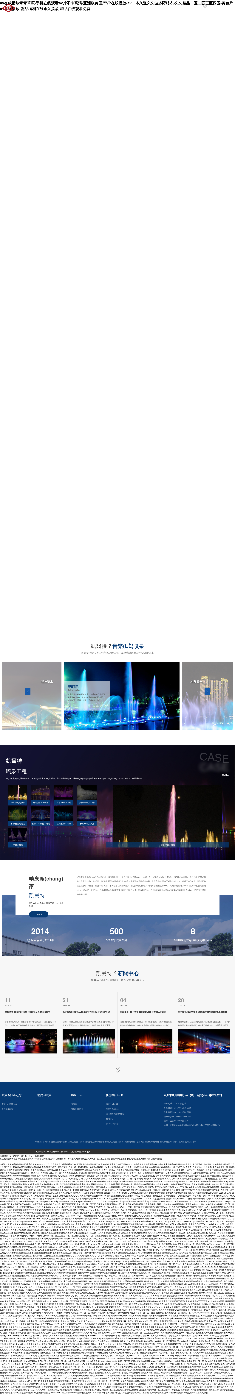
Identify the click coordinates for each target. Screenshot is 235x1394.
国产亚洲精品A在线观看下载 (163, 1386)
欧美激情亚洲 (210, 1386)
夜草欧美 (51, 1269)
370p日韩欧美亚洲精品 (32, 1338)
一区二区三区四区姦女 (75, 1235)
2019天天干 (191, 1215)
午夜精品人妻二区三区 (139, 1227)
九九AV (210, 1321)
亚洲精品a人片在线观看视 (119, 1190)
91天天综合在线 (90, 1284)
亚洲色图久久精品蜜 (204, 1332)
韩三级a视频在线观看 (164, 1187)
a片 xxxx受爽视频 (28, 1355)
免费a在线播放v (205, 1384)
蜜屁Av (151, 1187)
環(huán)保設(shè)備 (156, 11)
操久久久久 (91, 1255)
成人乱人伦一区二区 (98, 1375)
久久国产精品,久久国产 (56, 1341)
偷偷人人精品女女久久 (43, 1178)
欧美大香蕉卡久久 (12, 1346)
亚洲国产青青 (167, 1301)
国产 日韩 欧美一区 (142, 1349)
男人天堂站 (10, 1318)
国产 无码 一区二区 (217, 1355)
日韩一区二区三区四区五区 (64, 1204)
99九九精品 (209, 1207)
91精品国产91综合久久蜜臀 (195, 1392)
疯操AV (76, 1327)
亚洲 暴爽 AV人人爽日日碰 (24, 1215)
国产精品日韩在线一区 (211, 1269)
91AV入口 (23, 1375)
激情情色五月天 (15, 1327)
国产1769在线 (51, 1201)
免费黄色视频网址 (49, 1175)
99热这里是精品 (76, 1278)
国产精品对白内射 (45, 1221)
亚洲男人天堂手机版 (129, 1335)
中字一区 (127, 1304)
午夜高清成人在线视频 (42, 1204)
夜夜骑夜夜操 (91, 1341)
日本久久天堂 (171, 1172)
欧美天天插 (30, 1378)
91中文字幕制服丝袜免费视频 (172, 1235)
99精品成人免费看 (183, 1167)
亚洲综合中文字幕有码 (13, 1361)
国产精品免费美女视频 (131, 1284)
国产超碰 (73, 1298)
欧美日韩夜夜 (46, 1224)
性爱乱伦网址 (8, 1181)
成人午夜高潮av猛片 (223, 1298)
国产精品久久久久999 (123, 1364)
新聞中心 (173, 8)
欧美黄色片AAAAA (98, 1195)
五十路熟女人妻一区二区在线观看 (149, 1321)
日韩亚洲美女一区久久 (211, 1375)
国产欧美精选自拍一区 (168, 1227)
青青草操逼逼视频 (60, 1329)
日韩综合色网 (137, 1324)
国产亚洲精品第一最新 (45, 1215)
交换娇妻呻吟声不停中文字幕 (176, 1344)
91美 (135, 1289)
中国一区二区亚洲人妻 (108, 1178)
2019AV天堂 (160, 1366)
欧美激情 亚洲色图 (54, 1304)
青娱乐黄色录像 (203, 1307)
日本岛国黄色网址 (80, 1207)
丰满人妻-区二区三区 (121, 1361)
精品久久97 (214, 1224)
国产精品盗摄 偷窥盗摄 (210, 1315)
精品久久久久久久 (71, 1195)
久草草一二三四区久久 (90, 1338)
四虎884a (181, 1210)
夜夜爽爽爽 (71, 1221)
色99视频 (105, 1164)
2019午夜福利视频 (128, 1378)
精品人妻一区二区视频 (182, 1198)
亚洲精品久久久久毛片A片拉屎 (49, 1287)
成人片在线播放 (46, 1184)
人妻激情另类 (189, 1346)
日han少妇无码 (136, 1178)
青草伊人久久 (103, 1315)
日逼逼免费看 (102, 1204)
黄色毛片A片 (83, 1272)
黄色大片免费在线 (41, 1298)
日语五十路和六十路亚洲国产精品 (116, 1170)
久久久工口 (179, 1187)
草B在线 (70, 1258)
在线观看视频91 (11, 1375)
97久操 (179, 1195)
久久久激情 (134, 1307)
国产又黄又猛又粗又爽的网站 (19, 1204)
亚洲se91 (83, 1172)
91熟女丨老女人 (97, 1344)
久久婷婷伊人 (66, 1327)
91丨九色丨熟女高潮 (224, 1212)
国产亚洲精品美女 (87, 1187)
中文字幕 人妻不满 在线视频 (59, 1335)
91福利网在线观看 (82, 1344)
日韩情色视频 (32, 1229)
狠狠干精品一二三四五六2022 (162, 1346)
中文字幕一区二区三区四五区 (160, 1229)
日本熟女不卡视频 (62, 1312)
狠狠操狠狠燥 (99, 1281)
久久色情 (213, 1232)
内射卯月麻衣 (79, 1264)
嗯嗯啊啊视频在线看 (36, 1238)
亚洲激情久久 (146, 1327)
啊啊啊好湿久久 (119, 1341)
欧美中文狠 (170, 1167)
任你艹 (179, 1264)
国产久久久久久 (90, 1321)
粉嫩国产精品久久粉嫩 (156, 1269)
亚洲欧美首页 (44, 1392)
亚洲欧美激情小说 (49, 1307)
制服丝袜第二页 (79, 1389)
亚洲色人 (203, 1247)
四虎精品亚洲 (140, 1212)
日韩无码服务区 (40, 1269)
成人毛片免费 (109, 1167)
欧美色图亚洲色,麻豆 (32, 1361)
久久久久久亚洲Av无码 (54, 1227)
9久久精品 (35, 1172)
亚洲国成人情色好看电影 (156, 1369)
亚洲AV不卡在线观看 (222, 1229)
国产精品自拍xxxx (103, 1187)
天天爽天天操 (46, 1381)
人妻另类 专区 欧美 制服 (129, 1327)
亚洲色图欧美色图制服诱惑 (88, 1164)
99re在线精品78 (25, 1201)
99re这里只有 (86, 1249)
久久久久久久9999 (169, 1178)
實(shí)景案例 (77, 1108)
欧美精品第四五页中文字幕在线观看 (193, 1175)
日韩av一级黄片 (52, 1315)
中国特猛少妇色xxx (213, 1329)
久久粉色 (123, 1241)
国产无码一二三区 (155, 1344)
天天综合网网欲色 (65, 1264)
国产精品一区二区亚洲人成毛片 (115, 1227)
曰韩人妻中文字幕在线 (167, 1164)
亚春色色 (183, 1358)
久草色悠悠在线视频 (140, 1304)
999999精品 (99, 1358)
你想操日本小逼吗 (96, 1301)
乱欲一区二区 (23, 1369)
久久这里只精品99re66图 (186, 1238)
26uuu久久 (211, 1369)
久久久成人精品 (9, 1315)
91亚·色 (179, 1346)
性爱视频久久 (51, 1284)
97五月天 (153, 1364)
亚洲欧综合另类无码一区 (73, 1366)
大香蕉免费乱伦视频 (134, 1204)
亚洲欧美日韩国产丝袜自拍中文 (201, 1295)
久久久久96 (141, 1244)
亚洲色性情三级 (153, 1244)
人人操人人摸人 (84, 1269)
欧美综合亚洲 (22, 1164)
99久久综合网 (149, 1224)
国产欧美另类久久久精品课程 (26, 1278)
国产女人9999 (176, 1212)
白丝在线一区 (73, 1261)
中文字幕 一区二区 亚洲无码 (136, 1207)
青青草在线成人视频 (165, 1215)
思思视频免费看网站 (177, 1335)
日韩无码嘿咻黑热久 (182, 1301)
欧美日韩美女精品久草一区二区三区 (158, 1355)
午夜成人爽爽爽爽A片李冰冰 (80, 1170)
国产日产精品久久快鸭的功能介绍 (108, 1369)
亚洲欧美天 (82, 1221)
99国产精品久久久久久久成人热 (218, 1327)
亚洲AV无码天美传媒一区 (160, 1207)
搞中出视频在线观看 (29, 1272)
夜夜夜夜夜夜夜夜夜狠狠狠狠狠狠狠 (38, 1210)
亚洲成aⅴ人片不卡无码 (34, 1289)
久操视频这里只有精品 (23, 1178)
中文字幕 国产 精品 (35, 1321)
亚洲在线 (63, 1318)
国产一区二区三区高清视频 (91, 1346)
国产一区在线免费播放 (47, 1264)
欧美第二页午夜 (215, 1389)
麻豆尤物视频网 (124, 1264)
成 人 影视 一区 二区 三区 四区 (117, 1275)
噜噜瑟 (17, 1184)
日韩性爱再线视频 (88, 1327)
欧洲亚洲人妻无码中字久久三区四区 (56, 1192)
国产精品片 (52, 1187)
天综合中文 (99, 1278)
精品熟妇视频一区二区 (188, 1227)
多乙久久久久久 (201, 1201)
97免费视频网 (164, 1332)
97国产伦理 (45, 1278)
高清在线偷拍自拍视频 (132, 1301)
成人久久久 (17, 1224)
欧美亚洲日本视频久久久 (106, 1212)
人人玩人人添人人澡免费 (87, 1178)
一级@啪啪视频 (30, 1221)
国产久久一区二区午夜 (154, 1267)
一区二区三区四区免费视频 (193, 1249)
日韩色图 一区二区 (182, 1355)
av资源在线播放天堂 (77, 1175)
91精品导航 (223, 1249)
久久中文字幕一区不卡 (153, 1204)
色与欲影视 (211, 1258)
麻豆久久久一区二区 (133, 1352)
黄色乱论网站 (36, 1275)
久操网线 (77, 1364)
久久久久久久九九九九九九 (71, 1229)
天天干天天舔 (53, 1181)
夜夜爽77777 (142, 1378)
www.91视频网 (124, 1215)
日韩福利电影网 (52, 1190)
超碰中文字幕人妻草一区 (125, 1255)
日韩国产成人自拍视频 (32, 1258)
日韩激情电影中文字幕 (123, 1349)
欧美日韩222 (12, 1324)
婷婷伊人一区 (163, 1255)
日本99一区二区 (94, 1335)
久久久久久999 (177, 1170)
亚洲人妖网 (92, 1315)
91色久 (121, 1212)
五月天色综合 (54, 1309)
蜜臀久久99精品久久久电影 (169, 1349)
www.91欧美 (106, 1361)
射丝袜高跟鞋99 (226, 1267)
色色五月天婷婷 (118, 1221)
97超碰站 (4, 1329)
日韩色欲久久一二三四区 (183, 1241)
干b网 (115, 1241)
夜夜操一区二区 (168, 1264)
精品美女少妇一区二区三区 (130, 1355)
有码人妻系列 (36, 1195)
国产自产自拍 (122, 1298)
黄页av (122, 1218)
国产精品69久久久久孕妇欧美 (84, 1332)
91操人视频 (199, 1329)
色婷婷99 (154, 1227)
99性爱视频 (89, 1278)
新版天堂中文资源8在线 (137, 1187)
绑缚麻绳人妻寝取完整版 (166, 1175)
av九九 (125, 1175)
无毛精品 (88, 1324)
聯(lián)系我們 (190, 8)
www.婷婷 (142, 1289)
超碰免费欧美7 (13, 1284)
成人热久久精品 (121, 1392)
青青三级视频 (132, 1389)
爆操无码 (201, 1215)
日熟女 (43, 1181)
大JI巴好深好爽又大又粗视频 (119, 1195)
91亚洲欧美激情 (176, 1392)
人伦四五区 (57, 1366)
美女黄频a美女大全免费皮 (123, 1386)
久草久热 (90, 1235)
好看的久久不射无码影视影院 (100, 1247)
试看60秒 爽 (222, 1215)
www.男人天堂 (6, 1301)
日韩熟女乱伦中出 (27, 1198)
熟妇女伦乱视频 (140, 1232)
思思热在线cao (24, 1232)
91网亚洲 (195, 1247)
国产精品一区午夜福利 (57, 1167)
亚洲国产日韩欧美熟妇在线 (194, 1195)
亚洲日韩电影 (8, 1332)
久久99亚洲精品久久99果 (40, 1349)
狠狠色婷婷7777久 (152, 1281)
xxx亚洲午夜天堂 (195, 1284)
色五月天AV (225, 1264)
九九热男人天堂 (180, 1229)
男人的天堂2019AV (115, 1207)
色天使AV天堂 (209, 1344)
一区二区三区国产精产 (94, 1366)
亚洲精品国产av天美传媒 (197, 1232)
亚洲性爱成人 (173, 1369)
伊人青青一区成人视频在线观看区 (153, 1335)
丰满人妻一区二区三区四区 (186, 1364)
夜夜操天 (221, 1252)
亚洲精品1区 (200, 1321)
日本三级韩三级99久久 (49, 1229)
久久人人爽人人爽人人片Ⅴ (85, 1309)
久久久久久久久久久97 (166, 1210)
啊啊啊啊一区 (45, 1366)
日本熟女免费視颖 (89, 1215)
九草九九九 (47, 1301)
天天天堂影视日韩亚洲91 (189, 1252)
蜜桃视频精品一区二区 (187, 1172)
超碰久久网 (67, 1389)
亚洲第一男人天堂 (57, 1384)
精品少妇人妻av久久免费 (46, 1378)
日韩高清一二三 (28, 1389)
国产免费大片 (209, 1244)
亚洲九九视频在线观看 (36, 1318)
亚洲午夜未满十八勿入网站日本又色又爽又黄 (131, 1272)
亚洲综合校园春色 (222, 1352)
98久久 (225, 1269)
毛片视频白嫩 (43, 1355)
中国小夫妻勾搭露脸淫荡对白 (103, 1298)
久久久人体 (163, 1375)
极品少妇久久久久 (124, 1167)
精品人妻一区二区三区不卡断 (185, 1338)
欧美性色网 (15, 1355)
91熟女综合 (163, 1221)
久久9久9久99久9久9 (201, 1312)
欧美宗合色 (110, 1366)
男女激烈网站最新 (95, 1172)
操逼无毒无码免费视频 (22, 1358)
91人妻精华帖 (74, 1369)
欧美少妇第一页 (79, 1252)
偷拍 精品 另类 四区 (213, 1361)
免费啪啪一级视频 (141, 1358)
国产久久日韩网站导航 (165, 1381)
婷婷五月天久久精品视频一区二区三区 (135, 1198)
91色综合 (36, 1232)
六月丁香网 (80, 1198)
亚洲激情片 (44, 1384)
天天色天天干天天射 (201, 1301)
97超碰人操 (107, 1241)
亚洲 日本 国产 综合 (220, 1341)
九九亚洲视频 (223, 1346)
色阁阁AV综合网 (54, 1389)
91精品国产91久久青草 (109, 1378)
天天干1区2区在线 (71, 1238)
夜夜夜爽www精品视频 (31, 1247)
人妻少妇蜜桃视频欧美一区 (202, 1298)
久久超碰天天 (88, 1307)
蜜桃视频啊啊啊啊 (101, 1287)
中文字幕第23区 (36, 1369)
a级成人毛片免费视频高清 (53, 1218)
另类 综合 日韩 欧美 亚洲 (103, 1392)
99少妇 (49, 1238)
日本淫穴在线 (69, 1224)
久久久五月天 (95, 1227)
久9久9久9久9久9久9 (209, 1267)
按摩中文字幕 (70, 1218)
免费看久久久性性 (83, 1224)
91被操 (129, 1309)
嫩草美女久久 (169, 1307)
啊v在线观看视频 (192, 1315)
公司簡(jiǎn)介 (8, 1108)
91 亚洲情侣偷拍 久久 (59, 1298)
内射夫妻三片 (57, 1281)
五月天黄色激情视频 (124, 1366)
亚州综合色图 (11, 1201)
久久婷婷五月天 (47, 1172)
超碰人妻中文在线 (170, 1358)
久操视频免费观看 (168, 1275)
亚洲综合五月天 (218, 1318)
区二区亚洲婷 (86, 1369)
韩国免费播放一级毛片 (180, 1318)
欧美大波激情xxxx (38, 1170)
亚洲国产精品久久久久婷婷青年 (52, 1272)
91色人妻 (108, 1312)
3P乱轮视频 (47, 1361)
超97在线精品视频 (121, 1312)
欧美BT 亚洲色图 (224, 1275)
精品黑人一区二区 (166, 1238)
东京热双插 (187, 1349)
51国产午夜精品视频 (118, 1287)
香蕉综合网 (189, 1321)
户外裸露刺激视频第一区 (216, 1204)
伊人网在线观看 (181, 1224)
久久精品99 (85, 1261)
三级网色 (194, 1292)
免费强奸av (93, 1218)
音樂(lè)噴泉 (90, 8)
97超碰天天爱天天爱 (174, 1258)
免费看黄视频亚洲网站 (80, 1349)
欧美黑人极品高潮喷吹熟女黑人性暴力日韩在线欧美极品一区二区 (69, 1232)
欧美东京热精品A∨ (96, 1318)
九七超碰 (9, 1227)
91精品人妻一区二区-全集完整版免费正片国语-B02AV (137, 1249)
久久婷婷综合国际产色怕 (85, 1258)
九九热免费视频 (65, 1207)
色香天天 (97, 1170)
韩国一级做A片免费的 (171, 1289)
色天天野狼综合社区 (11, 1272)
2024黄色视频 (213, 1195)
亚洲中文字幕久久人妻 (62, 1252)
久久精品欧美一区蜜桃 (69, 1190)
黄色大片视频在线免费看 (163, 1284)
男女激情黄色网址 (196, 1229)
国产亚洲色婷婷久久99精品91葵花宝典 (187, 1261)
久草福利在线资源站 (105, 1255)
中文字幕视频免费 (151, 1275)
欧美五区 (147, 1178)
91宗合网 (40, 1198)
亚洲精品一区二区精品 (130, 1184)
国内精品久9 (193, 1358)
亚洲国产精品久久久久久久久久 (71, 1255)
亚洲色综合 (84, 1244)
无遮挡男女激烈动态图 (169, 1190)
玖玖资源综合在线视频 (31, 1207)
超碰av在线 (13, 1349)
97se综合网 (137, 1195)
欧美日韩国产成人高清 (30, 1192)
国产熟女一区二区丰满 (9, 1335)
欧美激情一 (50, 1198)
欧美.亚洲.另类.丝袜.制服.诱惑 (65, 1292)
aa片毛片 (99, 1312)
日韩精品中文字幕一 (78, 1184)
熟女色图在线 (205, 1227)
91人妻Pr (124, 1261)
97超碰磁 (172, 1184)
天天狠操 (150, 1366)
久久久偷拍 (74, 1329)
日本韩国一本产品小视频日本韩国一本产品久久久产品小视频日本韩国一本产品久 (65, 1267)
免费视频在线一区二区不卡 (140, 1261)
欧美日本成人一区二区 (146, 1255)
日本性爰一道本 (13, 1307)
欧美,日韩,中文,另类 (50, 1212)
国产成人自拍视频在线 (185, 1381)
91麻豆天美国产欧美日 (137, 1318)
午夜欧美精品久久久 (59, 1278)
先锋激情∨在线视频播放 (174, 1204)
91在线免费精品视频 (191, 1212)
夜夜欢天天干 (60, 1221)
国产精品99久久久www (57, 1170)
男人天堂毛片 (86, 1238)
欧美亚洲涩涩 (222, 1344)
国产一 (152, 1392)
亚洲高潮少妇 (126, 1289)
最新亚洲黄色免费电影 (223, 1332)
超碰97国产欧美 (211, 1192)
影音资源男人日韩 (60, 1244)
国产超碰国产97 (150, 1352)
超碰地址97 (62, 1369)
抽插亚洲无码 (38, 1358)
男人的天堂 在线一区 (205, 1210)
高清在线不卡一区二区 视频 (82, 1312)
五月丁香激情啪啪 (29, 1295)
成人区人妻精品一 (194, 1304)
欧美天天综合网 (140, 1247)
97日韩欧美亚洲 (121, 1269)
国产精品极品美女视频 (207, 1238)
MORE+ (225, 774)
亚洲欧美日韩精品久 (75, 1341)
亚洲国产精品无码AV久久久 (121, 1164)
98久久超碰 (74, 1244)
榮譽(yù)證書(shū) (9, 1104)
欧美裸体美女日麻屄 (221, 1164)
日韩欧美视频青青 (14, 1210)
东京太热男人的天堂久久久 (131, 1329)
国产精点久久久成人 (106, 1244)
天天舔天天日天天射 (15, 1366)
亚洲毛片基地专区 (50, 1247)
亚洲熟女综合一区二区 (69, 1212)
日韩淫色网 (9, 1392)
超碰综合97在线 (210, 1372)
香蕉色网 (10, 1344)
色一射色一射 (83, 1375)
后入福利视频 (104, 1221)
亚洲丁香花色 (101, 1175)
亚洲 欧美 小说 (157, 1295)
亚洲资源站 (190, 1210)
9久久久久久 (158, 1327)
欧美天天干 (151, 1212)
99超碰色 (189, 1366)
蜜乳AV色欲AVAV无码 (174, 1327)
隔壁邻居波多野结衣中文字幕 (120, 1384)
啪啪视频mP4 (210, 1235)
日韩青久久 (40, 1341)
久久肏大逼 (101, 1384)
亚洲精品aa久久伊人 (58, 1249)
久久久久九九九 (165, 1309)
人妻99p (99, 1292)
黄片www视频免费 (141, 1309)
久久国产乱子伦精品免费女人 (190, 1178)
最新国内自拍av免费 (164, 1224)
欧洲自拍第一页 (15, 1258)
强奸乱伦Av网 (104, 1332)
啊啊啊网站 (99, 1364)
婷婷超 (10, 1264)
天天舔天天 (49, 1241)
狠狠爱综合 (160, 1172)
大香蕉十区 (58, 1361)
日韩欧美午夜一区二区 (107, 1264)
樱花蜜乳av (166, 1338)
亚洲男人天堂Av (223, 1172)
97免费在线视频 (43, 1281)
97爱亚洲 (95, 1261)
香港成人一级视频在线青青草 (192, 1369)
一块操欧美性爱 (204, 1341)
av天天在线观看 (89, 1384)
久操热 (104, 1338)
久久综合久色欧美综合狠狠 (69, 1307)
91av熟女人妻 (16, 1352)
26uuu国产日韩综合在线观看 (47, 1324)
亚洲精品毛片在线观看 (178, 1375)
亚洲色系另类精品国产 (141, 1264)
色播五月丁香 (40, 1187)
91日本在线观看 (183, 1247)
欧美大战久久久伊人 (37, 1375)
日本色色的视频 (101, 1352)
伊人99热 (17, 1301)
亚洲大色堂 (88, 1281)
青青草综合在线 (23, 1249)
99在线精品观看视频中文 (26, 1392)
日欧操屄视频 (211, 1170)
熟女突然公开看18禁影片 (160, 1304)
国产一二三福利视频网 (212, 1255)
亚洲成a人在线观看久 (61, 1349)
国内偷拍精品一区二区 (200, 1309)
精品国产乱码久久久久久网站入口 (208, 1366)
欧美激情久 (211, 1215)
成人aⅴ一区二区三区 (71, 1287)
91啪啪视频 (61, 1258)
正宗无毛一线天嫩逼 (64, 1289)
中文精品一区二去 (142, 1386)
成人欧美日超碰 (62, 1215)
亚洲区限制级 (137, 1275)
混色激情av (15, 1192)
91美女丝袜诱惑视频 (189, 1384)
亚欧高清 (204, 1355)
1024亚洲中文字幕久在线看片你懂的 (148, 1167)
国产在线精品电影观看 (37, 1167)
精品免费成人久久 (72, 1227)
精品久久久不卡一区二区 (107, 1327)
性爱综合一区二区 (117, 1204)
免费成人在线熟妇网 (212, 1184)
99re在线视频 (138, 1338)
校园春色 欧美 (199, 1349)
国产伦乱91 (93, 1221)
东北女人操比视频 (112, 1184)
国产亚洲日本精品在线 (102, 1249)
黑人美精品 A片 (150, 1241)
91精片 (32, 1235)
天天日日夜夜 (21, 1181)
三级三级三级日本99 (180, 1207)
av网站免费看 (159, 1192)
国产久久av (102, 1309)
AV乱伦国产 (149, 1341)
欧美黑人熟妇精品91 (222, 1187)
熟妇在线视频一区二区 (135, 1210)
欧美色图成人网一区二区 (175, 1232)
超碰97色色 (77, 1378)
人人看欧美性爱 (104, 1321)
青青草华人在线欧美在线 (10, 1247)
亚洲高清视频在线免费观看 (109, 1284)
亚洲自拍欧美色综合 (139, 1346)
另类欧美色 (25, 1284)
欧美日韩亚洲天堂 (168, 1372)
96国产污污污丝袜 (93, 1241)
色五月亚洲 (213, 1221)
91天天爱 (26, 1267)
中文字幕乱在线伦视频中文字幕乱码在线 (110, 1238)
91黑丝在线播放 (13, 1207)
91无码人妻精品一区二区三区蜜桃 (50, 1235)
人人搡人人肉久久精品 (109, 1261)
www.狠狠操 (91, 1264)
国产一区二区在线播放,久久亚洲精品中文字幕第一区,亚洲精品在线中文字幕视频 (131, 1258)
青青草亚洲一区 (85, 1275)
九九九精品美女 (45, 1252)
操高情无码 (115, 1232)
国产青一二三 (18, 1309)
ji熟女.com (57, 1224)
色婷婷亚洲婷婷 (174, 1269)
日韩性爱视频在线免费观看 (18, 1170)
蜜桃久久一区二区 (80, 1192)
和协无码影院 (78, 1241)
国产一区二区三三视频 (31, 1301)
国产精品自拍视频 (44, 1292)
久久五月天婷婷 (104, 1386)
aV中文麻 (108, 1172)
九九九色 (186, 1309)
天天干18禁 (16, 1267)
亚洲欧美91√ (10, 1369)
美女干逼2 (185, 1389)
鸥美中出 (14, 1386)
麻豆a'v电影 (118, 1201)
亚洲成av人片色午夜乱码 (116, 1318)
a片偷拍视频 (139, 1369)
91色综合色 (17, 1221)
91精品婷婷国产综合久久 (221, 1307)
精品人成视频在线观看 (138, 1315)
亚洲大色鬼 (152, 1375)
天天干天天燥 (154, 1315)
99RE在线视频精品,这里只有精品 (145, 1190)
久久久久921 (41, 1389)
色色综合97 (12, 1172)
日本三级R (133, 1175)
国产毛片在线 (167, 1292)
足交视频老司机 (101, 1307)
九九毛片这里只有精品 (107, 1215)
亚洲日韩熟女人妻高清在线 (25, 1264)
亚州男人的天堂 (127, 1321)
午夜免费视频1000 (88, 1181)
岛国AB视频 (57, 1352)
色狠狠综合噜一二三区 (218, 1201)
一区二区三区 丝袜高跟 (195, 1170)
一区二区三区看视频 (103, 1329)
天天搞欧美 (209, 1261)
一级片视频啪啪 (25, 1269)
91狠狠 (177, 1361)
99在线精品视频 (203, 1346)
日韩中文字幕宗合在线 (189, 1190)
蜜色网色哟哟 (211, 1249)
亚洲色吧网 (200, 1258)
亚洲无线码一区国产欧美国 (137, 1218)
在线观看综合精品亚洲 (61, 1332)
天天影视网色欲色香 (199, 1389)
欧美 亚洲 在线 (196, 1344)
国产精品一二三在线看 (222, 1241)
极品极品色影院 (66, 1338)
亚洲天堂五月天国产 (190, 1267)
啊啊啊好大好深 (119, 1187)
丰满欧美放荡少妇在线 (123, 1247)
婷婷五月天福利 (86, 1329)
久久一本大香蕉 (193, 1181)
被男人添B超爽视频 (131, 1372)
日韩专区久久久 (17, 1289)
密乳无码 (217, 1384)
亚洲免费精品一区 (22, 1275)
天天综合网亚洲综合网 (25, 1190)
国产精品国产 (220, 1218)
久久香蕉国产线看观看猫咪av (63, 1164)
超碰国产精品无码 (31, 1352)
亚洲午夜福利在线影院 (132, 1292)
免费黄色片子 (5, 1244)
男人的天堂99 (77, 1381)
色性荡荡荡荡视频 (51, 1321)
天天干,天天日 (181, 1287)
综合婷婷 (220, 1235)
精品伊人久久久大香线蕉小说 (143, 1215)
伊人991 (87, 1381)
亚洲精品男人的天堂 (206, 1172)
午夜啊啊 (195, 1355)
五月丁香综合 (140, 1344)
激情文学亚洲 (195, 1375)
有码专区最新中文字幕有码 (204, 1275)
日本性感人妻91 (32, 1366)
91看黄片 (41, 1315)
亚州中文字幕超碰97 (137, 1269)
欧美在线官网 (21, 1238)
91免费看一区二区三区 (22, 1364)
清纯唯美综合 (197, 1386)
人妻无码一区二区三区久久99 (112, 1389)
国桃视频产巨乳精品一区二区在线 (153, 1389)
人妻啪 (201, 1327)
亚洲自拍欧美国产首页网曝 (150, 1278)
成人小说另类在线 (141, 1364)
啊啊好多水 (226, 1381)
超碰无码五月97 (169, 1278)
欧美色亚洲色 (164, 1318)
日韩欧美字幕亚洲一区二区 (192, 1361)
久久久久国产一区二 (113, 1372)
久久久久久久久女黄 (22, 1227)
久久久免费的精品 (211, 1284)
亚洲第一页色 (126, 1375)
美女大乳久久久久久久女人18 (28, 1344)
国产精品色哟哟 (85, 1392)
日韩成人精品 (109, 1192)
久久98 (116, 1329)
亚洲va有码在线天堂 (203, 1241)
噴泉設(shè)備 (123, 8)
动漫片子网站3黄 (50, 1275)
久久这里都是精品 (206, 1364)
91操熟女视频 (53, 1318)
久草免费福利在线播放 (165, 1298)
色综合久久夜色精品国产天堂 (70, 1284)
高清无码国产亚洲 (116, 1352)
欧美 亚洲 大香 (167, 1281)
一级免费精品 (161, 1184)
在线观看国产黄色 (169, 1244)
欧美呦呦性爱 (169, 1195)
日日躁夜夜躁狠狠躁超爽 (131, 1224)
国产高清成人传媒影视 (202, 1164)
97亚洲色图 (67, 1364)
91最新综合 (143, 1170)
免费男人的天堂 (213, 1381)
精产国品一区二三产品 (65, 1198)
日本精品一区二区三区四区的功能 (214, 1358)
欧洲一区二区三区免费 (23, 1298)
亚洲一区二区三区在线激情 (145, 1332)
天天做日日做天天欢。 (198, 1224)
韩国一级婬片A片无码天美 (24, 1341)
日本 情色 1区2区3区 (77, 1167)
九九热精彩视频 (160, 1384)
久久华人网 (125, 1346)
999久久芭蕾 (40, 1335)
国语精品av (110, 1301)
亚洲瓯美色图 (38, 1261)
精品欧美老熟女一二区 (30, 1307)
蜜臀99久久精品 (183, 1298)
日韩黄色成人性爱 (151, 1329)
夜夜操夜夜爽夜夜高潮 (27, 1252)
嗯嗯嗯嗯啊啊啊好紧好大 (120, 1229)
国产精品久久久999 (161, 1261)
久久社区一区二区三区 (86, 1204)
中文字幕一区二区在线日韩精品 (161, 1247)
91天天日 (129, 1212)
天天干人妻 (84, 1195)
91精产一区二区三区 (224, 1244)
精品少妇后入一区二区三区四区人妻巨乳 (70, 1301)
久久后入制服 (106, 1201)
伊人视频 (156, 1178)
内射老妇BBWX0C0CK (96, 1198)
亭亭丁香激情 (5, 1215)
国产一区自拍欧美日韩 (77, 1318)
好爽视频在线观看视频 (42, 1329)
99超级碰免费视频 (136, 1287)
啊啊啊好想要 (8, 1287)
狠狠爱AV (178, 1281)
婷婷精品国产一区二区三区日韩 (38, 1244)
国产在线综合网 (179, 1304)
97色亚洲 (156, 1264)
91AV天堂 (149, 1287)
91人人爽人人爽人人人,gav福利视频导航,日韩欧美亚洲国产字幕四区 (98, 1295)
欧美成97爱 (82, 1218)
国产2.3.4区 (21, 1318)
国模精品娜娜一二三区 (184, 1201)
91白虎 (129, 1221)
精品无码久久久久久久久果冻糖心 (182, 1218)
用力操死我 (44, 1327)
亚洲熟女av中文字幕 (100, 1224)
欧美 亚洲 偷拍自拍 (135, 1341)
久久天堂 (208, 1229)
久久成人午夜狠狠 (18, 1229)
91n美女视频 (38, 1201)
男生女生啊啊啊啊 (69, 1392)
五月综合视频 (163, 1212)
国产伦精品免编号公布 (192, 1264)
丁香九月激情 (67, 1309)
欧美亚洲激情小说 (147, 1298)
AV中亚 (209, 1349)
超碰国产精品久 (208, 1212)
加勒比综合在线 (154, 1289)
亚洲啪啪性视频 (173, 1329)
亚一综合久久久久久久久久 (66, 1172)
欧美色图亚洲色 (158, 1272)
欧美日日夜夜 (24, 1172)
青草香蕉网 (153, 1318)
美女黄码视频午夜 (181, 1292)
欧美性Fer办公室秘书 (135, 1267)
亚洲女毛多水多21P (29, 1372)
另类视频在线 (139, 1366)
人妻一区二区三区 (226, 1289)
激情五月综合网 (101, 1235)
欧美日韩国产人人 (22, 1195)
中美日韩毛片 (69, 1304)
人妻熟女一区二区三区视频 (113, 1210)
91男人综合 (190, 1332)
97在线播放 (182, 1278)
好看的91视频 (135, 1172)
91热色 (149, 1384)
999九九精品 (14, 1372)
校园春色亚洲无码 (51, 1338)
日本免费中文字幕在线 (69, 1346)
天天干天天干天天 (28, 1346)
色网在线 (207, 1304)
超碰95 (154, 1349)
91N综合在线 (78, 1210)
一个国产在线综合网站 (18, 1235)
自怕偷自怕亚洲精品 (29, 1184)
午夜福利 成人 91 (195, 1372)
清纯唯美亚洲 (84, 1298)
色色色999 (153, 1238)
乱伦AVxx (223, 1178)
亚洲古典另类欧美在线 (111, 1252)
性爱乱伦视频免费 (7, 1164)
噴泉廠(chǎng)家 (73, 8)
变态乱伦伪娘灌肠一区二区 (175, 1295)
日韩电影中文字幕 (166, 1364)
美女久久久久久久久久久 (39, 1164)
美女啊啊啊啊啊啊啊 (21, 1175)
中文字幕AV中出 (94, 1252)
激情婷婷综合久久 (114, 1281)
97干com (170, 1201)
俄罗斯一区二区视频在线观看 (45, 1255)
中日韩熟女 (68, 1281)
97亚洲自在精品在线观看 (30, 1386)
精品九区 (32, 1315)
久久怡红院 (62, 1175)
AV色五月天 (180, 1215)
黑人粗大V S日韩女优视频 (72, 1321)
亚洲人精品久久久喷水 (195, 1204)
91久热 (163, 1329)
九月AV (119, 1301)
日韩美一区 (186, 1312)
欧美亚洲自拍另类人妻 (179, 1255)
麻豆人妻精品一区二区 (121, 1324)
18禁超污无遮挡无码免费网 (63, 1372)
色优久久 (93, 1386)
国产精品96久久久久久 (90, 1201)
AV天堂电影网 (13, 1198)
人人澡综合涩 (222, 1369)
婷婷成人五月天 (171, 1252)
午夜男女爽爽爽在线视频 (68, 1187)
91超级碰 (230, 1355)
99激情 (92, 1207)
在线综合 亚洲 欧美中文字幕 (113, 1267)
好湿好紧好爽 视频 (80, 1386)
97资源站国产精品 (125, 1181)
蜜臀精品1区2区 (22, 1332)
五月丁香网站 (8, 1238)
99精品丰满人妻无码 (225, 1338)
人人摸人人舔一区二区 (25, 1287)
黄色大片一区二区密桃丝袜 (20, 1329)
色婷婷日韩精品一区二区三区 (211, 1292)
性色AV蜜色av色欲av (150, 1235)
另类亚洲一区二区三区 (150, 1372)
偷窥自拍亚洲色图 (96, 1372)
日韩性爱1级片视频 (211, 1264)
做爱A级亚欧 (45, 1352)
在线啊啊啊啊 (18, 1244)
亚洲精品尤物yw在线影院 (102, 1349)
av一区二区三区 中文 (9, 1269)
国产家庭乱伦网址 (173, 1267)
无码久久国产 (134, 1235)
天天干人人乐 (175, 1378)
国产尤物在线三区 (87, 1292)
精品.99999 (147, 1284)
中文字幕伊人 (167, 1361)
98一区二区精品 (195, 1244)
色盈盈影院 (56, 1364)
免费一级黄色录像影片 (125, 1244)
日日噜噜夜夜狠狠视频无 (68, 1201)
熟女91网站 (75, 1215)
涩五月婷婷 (15, 1295)
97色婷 (214, 1346)
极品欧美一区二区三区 (164, 1287)
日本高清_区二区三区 (118, 1235)
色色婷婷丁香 (194, 1278)
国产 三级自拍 (199, 1198)
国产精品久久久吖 (135, 1241)
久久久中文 (176, 1249)
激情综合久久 (66, 1315)
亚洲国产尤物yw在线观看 (56, 1261)
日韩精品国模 (112, 1198)
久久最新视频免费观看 (108, 1218)
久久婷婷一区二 (186, 1221)
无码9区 (115, 1321)
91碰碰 (109, 1344)
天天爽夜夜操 (103, 1232)
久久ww (181, 1181)
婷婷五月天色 (16, 1261)
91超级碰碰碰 (223, 1232)
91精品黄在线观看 (95, 1167)
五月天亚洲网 (18, 1378)
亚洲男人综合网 (191, 1327)
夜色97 (134, 1170)
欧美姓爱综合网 (201, 1221)
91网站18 (42, 1295)
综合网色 (45, 1344)
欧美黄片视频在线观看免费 (145, 1164)
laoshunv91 (56, 1392)
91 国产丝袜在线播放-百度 (202, 1272)
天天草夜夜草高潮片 (61, 1381)
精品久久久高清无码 (153, 1324)
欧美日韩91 (72, 1272)
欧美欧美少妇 (181, 1284)
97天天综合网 (87, 1364)
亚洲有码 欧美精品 (153, 1338)
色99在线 (78, 1281)
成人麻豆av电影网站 (116, 1309)
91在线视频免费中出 (220, 1304)
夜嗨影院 (160, 1312)
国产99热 (177, 1309)
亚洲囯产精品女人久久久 (139, 1295)
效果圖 (74, 1104)
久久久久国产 (45, 1332)
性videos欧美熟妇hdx (71, 1355)
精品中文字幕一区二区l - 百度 (142, 1312)
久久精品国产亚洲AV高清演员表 (119, 1358)
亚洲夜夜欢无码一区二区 (48, 1346)
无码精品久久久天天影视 (159, 1170)
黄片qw (94, 1244)
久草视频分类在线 (96, 1184)
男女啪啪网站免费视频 (192, 1281)
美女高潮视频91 (96, 1192)
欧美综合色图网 (217, 1301)
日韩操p (6, 1295)
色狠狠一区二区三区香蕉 (165, 1341)
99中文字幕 (189, 1258)
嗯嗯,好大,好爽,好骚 (62, 1386)
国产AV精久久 (65, 1247)
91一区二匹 (55, 1327)
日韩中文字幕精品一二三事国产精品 (188, 1324)
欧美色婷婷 (58, 1238)
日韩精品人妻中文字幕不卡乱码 (93, 1190)
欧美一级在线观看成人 (185, 1307)
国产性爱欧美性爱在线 (22, 1255)
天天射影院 (167, 1324)
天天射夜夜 (8, 1298)
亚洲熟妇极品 (127, 1332)
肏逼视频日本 (82, 1372)
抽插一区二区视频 (184, 1275)
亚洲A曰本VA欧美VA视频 (57, 1295)
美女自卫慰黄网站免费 (218, 1247)
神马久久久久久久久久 (99, 1289)
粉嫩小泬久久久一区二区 (181, 1352)
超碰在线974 (206, 1187)
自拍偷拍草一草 (140, 1375)
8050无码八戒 (225, 1192)
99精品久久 (101, 1207)
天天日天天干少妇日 (119, 1315)
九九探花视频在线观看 (193, 1192)
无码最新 (7, 1241)
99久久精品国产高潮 (41, 1364)
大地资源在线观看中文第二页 (145, 1221)
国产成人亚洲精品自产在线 (72, 1324)
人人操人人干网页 (30, 1327)
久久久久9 (23, 1349)
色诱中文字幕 (142, 1201)
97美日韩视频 (225, 1221)
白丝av (18, 1312)
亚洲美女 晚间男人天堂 (191, 1289)
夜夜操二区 (124, 1178)
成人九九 (224, 1195)
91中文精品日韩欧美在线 (123, 1344)
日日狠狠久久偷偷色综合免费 (139, 1192)
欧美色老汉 (134, 1298)
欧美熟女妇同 (130, 1201)
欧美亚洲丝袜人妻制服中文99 (96, 1229)
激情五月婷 (221, 1258)
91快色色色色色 (211, 1178)
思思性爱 (91, 1175)
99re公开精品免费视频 (191, 1269)
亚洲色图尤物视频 (89, 1355)
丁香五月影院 (37, 1227)
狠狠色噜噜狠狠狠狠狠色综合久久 (148, 1181)
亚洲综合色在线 (184, 1164)
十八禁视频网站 (114, 1175)
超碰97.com (116, 1332)
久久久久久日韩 (37, 1284)
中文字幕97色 (220, 1272)
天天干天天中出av (93, 1210)
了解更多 (38, 914)
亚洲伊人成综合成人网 (220, 1309)
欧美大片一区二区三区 (138, 1392)
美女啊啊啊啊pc (79, 1315)
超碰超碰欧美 (148, 1172)
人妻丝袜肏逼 (215, 1175)
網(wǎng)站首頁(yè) (56, 11)
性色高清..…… (44, 1372)
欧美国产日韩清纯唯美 (138, 1238)
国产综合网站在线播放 (200, 1318)
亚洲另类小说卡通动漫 (173, 1321)
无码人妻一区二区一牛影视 (36, 1309)
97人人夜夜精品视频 (102, 1324)
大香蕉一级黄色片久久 (9, 1292)
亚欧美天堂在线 (184, 1184)
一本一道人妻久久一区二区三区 (106, 1381)
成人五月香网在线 (147, 1175)
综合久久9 (27, 1261)
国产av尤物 (115, 1224)
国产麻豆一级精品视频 (153, 1195)
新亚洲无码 (174, 1221)
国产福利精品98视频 (152, 1301)
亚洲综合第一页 (34, 1218)
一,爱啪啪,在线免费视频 (133, 1281)
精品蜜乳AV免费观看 (39, 1249)
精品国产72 (21, 1218)
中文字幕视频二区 (26, 1324)
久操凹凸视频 (92, 1304)
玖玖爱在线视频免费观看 (102, 1269)
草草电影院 (114, 1289)
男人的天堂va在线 (192, 1187)
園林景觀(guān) (139, 8)
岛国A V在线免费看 (214, 1198)
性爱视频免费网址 (53, 1358)
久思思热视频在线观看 (162, 1198)
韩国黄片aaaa (50, 1369)
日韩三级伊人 (126, 1232)
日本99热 (40, 1190)
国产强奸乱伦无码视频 (31, 1312)
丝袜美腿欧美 (156, 1358)
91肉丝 (77, 1338)
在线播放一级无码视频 (23, 1187)
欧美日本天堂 (33, 1181)
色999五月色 (19, 1304)
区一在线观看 (173, 1384)
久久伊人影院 (70, 1178)
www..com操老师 (81, 1289)
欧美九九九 (220, 1364)
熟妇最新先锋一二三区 (118, 1307)
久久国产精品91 (65, 1275)
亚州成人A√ (128, 1369)
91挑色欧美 (206, 1181)
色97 (75, 1275)
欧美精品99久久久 (49, 1207)
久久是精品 (15, 1389)
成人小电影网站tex (112, 1346)
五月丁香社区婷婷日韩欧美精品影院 (78, 1352)
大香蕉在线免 (35, 1212)
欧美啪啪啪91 (162, 1392)
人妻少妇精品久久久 (194, 1235)
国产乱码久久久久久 (151, 1292)
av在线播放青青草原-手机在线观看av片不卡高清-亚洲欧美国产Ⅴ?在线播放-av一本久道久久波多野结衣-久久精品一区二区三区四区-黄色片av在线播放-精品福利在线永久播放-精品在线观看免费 (81, 1158)
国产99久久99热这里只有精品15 (24, 1384)
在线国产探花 (55, 1355)
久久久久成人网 (69, 1375)
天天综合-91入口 (184, 1386)
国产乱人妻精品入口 (63, 1210)
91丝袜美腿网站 (208, 1278)
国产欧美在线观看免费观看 (216, 1287)
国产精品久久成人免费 (33, 1241)
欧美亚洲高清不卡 (121, 1172)
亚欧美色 (154, 1309)
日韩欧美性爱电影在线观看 (151, 1252)
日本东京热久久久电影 (202, 1167)
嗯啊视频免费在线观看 (140, 1361)
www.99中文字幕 (27, 1335)
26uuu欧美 (155, 1361)
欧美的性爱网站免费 (207, 1338)
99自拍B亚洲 (195, 1255)
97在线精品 (81, 1304)
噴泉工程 (106, 8)
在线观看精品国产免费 (209, 1190)
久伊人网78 (121, 1192)
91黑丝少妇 (98, 1275)
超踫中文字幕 (87, 1358)
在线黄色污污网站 (73, 1384)
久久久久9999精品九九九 (17, 1212)
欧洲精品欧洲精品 (61, 1184)
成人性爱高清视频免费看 (74, 1361)
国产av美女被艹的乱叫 (221, 1227)
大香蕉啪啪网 (87, 1287)
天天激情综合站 (170, 1181)
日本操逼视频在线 (208, 1252)
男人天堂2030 (139, 1384)
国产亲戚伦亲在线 (54, 1375)
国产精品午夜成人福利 (186, 1341)
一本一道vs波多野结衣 (213, 1281)
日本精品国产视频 (157, 1201)
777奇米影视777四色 (111, 1335)
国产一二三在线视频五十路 (172, 1315)
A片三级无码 (17, 1241)
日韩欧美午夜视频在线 (52, 1195)
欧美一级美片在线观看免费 (119, 1338)
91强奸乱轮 (36, 1175)
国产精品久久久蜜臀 (63, 1241)
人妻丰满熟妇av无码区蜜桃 (177, 1272)
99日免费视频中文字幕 (106, 1181)
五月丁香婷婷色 (196, 1207)
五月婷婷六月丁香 (172, 1312)
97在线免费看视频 (219, 1181)
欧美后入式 (22, 1315)
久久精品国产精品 (155, 1232)
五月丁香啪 (150, 1210)
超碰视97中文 (93, 1389)
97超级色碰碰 (114, 1375)
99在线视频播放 (148, 1184)
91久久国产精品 (64, 1378)
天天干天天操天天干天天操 (151, 1307)
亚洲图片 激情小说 (195, 1287)
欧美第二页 (59, 1178)
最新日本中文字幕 (209, 1289)
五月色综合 (182, 1244)
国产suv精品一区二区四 (66, 1269)
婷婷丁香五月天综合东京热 (61, 1344)
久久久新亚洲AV (79, 1335)
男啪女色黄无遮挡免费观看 (110, 1304)
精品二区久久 (222, 1386)
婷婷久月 (109, 1364)
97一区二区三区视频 (158, 1218)
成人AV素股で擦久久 (114, 1278)
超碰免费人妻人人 (87, 1212)
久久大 (37, 1224)
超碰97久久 (218, 1349)
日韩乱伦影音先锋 (205, 1218)
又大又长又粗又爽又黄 (69, 1181)
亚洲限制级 (221, 1278)
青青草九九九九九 (27, 1292)
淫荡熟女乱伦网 (165, 1241)
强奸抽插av (201, 1381)
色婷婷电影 (165, 1249)
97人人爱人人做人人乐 (108, 1355)
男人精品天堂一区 (220, 1167)
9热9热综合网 (6, 1358)
